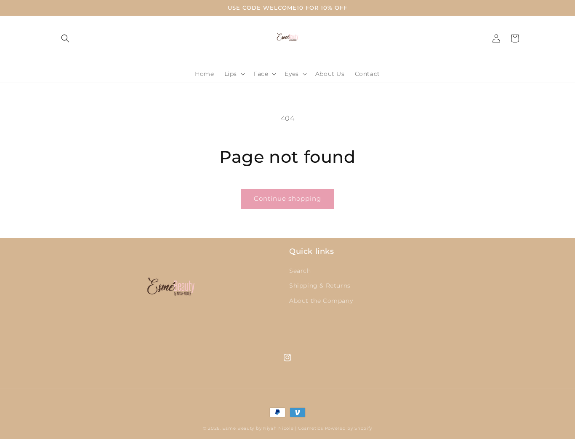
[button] (65, 38)
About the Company (321, 300)
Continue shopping (287, 198)
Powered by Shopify (349, 428)
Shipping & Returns (320, 285)
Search (300, 271)
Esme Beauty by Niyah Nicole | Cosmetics (272, 428)
